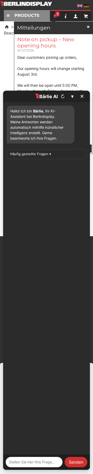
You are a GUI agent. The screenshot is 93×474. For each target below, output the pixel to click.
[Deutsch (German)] (86, 5)
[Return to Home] (7, 27)
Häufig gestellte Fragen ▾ (30, 154)
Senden (76, 462)
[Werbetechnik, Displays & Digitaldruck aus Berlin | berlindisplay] (30, 5)
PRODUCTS (26, 15)
